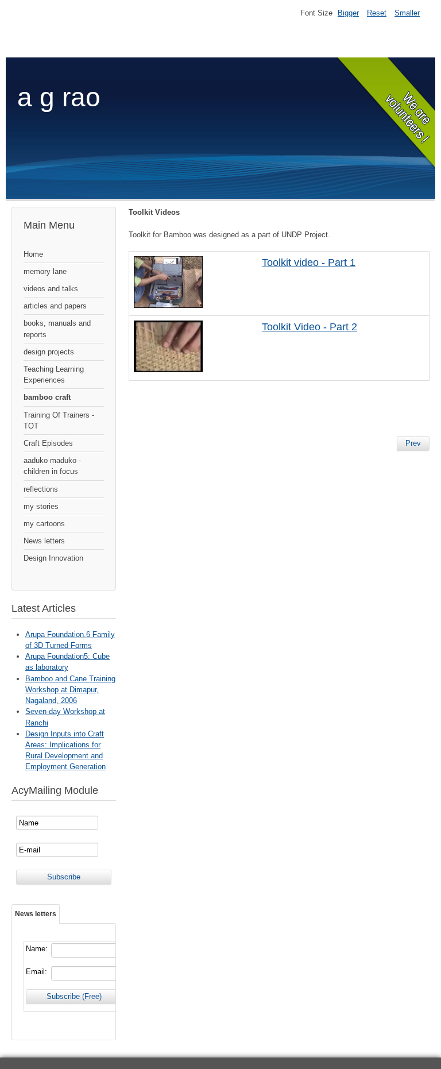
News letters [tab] (35, 913)
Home (33, 254)
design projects (49, 352)
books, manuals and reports (57, 328)
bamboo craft (47, 397)
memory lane (45, 271)
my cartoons (44, 523)
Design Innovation (53, 558)
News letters (44, 541)
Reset (376, 13)
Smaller (407, 13)
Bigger (348, 13)
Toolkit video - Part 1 (308, 262)
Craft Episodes (48, 443)
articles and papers (55, 306)
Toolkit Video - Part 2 (309, 327)
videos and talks (51, 288)
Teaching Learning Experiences (54, 374)
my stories (41, 506)
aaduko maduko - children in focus (52, 466)
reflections (41, 489)
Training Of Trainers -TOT (59, 420)
